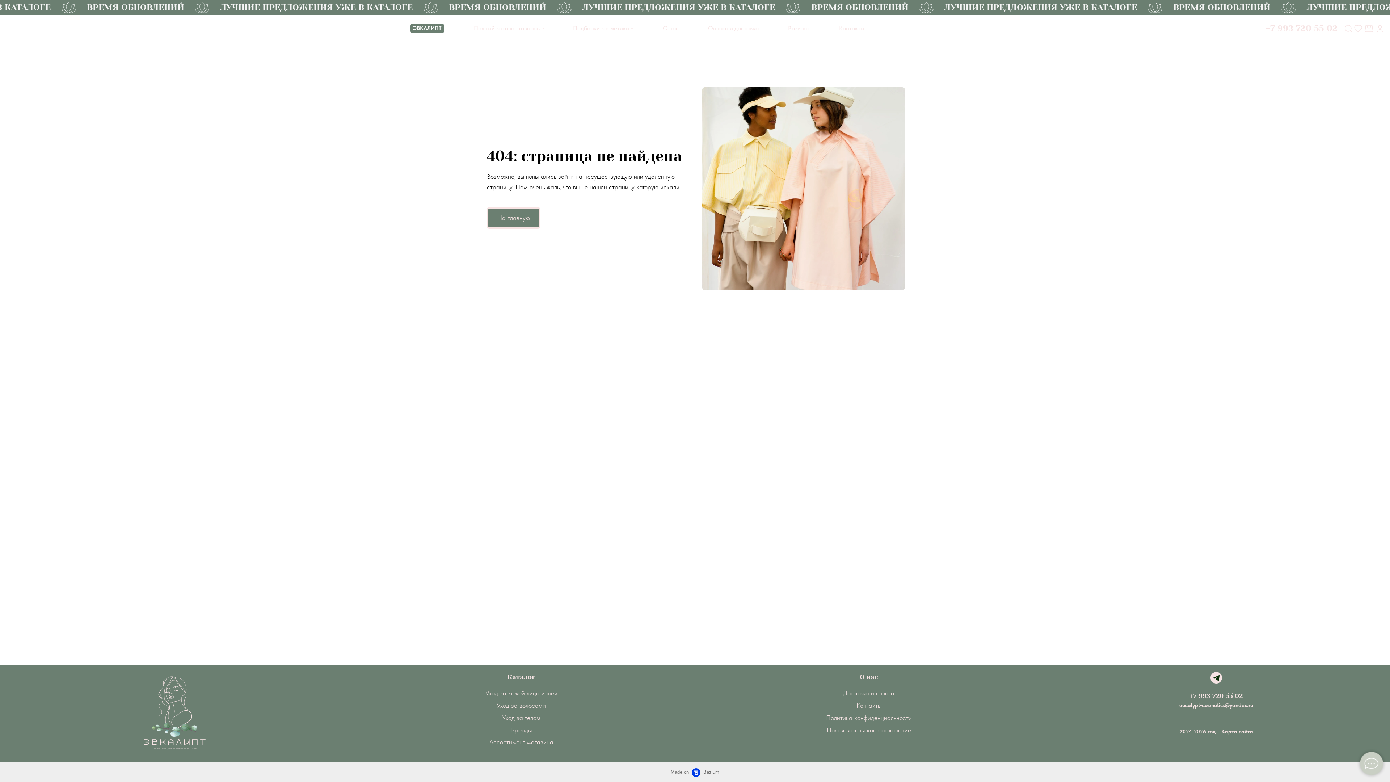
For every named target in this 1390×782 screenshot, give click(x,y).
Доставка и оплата (868, 693)
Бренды (521, 730)
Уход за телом (521, 718)
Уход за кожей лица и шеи (521, 693)
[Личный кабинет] (1380, 28)
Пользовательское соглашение (869, 730)
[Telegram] (1216, 678)
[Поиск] (1348, 28)
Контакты (868, 705)
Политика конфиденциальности (869, 718)
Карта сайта (1237, 731)
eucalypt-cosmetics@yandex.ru (1216, 705)
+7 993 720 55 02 (1216, 695)
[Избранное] (1358, 28)
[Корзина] (1370, 28)
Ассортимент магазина (521, 742)
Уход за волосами (521, 705)
